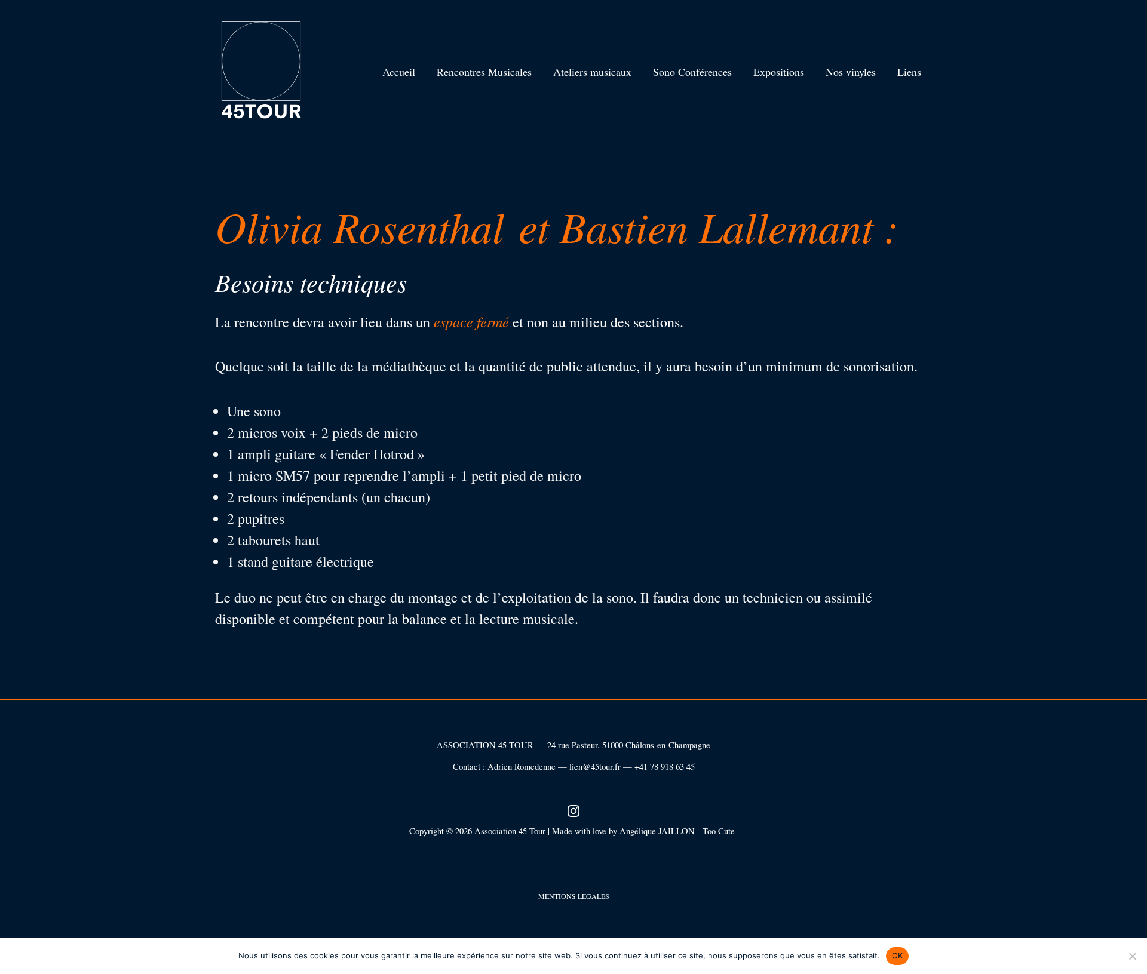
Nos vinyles (851, 71)
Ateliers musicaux (592, 71)
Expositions (778, 71)
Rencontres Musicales (484, 71)
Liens (909, 71)
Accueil (398, 71)
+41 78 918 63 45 (664, 766)
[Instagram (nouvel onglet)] (573, 809)
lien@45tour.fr (595, 766)
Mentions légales (573, 896)
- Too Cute (717, 831)
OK (897, 955)
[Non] (1132, 956)
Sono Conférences (692, 71)
